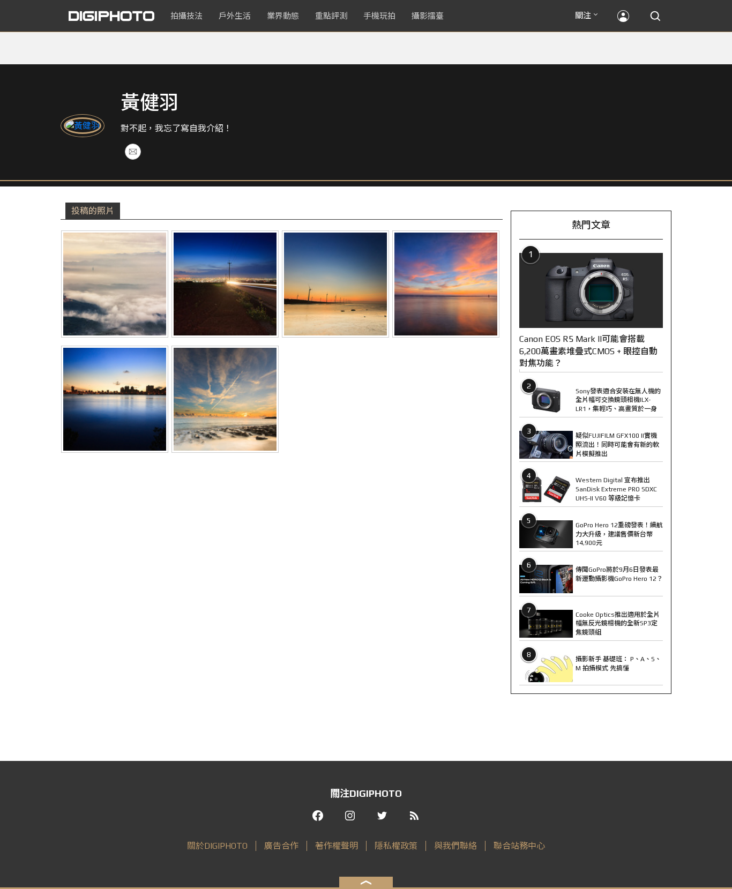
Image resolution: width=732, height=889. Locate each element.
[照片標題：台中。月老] (225, 284)
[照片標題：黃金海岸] (445, 284)
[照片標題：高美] (335, 284)
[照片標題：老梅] (225, 399)
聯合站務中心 (519, 846)
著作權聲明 (336, 846)
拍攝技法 (186, 15)
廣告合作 (281, 846)
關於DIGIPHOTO (217, 846)
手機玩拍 (379, 15)
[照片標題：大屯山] (114, 284)
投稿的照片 (92, 211)
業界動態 (283, 15)
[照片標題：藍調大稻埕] (114, 399)
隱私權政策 (396, 846)
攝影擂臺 (428, 15)
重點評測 (331, 15)
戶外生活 (235, 15)
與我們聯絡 (455, 846)
